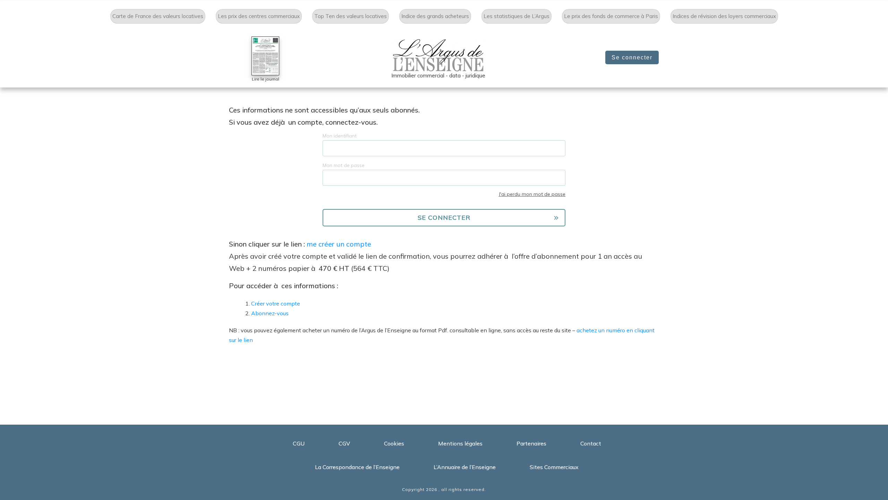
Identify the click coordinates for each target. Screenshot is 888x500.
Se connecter (632, 57)
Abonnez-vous (270, 313)
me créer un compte (339, 244)
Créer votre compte (275, 303)
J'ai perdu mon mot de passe (531, 194)
